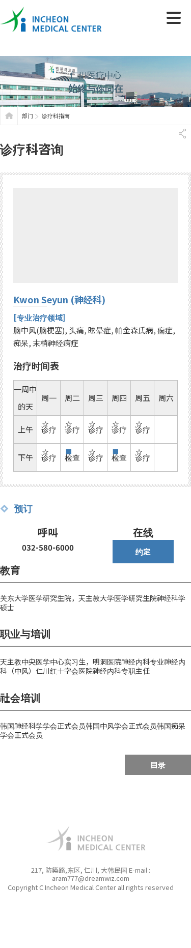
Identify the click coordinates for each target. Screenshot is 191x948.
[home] (51, 11)
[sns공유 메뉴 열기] (182, 133)
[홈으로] (9, 116)
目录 (158, 764)
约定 (143, 551)
